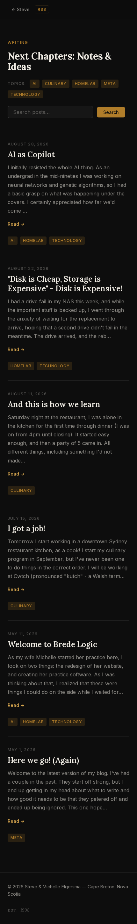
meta (110, 83)
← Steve (20, 9)
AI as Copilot (31, 154)
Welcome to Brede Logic (52, 644)
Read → (16, 224)
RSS (42, 9)
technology (25, 94)
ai (34, 83)
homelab (85, 83)
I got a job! (26, 528)
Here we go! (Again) (43, 760)
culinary (56, 83)
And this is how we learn (54, 404)
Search (111, 112)
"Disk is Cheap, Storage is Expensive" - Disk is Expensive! (65, 283)
